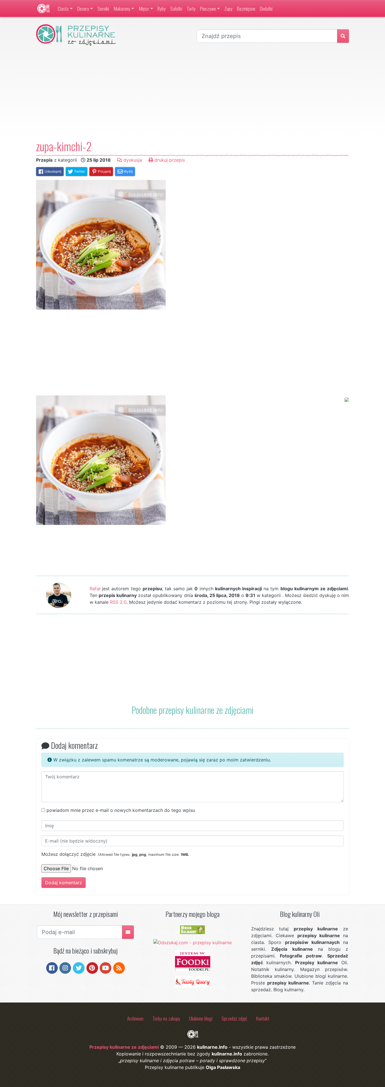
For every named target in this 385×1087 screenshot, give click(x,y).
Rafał (95, 588)
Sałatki (176, 8)
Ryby (162, 8)
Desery (83, 8)
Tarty (191, 8)
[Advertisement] (192, 92)
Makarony (122, 8)
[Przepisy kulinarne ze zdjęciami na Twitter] (79, 967)
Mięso (144, 8)
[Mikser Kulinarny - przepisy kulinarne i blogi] (192, 929)
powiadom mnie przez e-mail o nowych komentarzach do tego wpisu (121, 810)
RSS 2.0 (118, 602)
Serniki (103, 8)
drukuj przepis (169, 160)
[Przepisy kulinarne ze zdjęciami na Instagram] (65, 967)
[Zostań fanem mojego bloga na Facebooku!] (52, 967)
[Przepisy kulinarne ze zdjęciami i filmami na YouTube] (105, 967)
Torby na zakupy (166, 1018)
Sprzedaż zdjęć (234, 1018)
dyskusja (132, 160)
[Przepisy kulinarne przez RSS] (119, 967)
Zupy (228, 8)
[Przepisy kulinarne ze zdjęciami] (43, 8)
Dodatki (266, 8)
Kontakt (262, 1018)
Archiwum (135, 1018)
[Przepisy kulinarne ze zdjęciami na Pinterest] (92, 967)
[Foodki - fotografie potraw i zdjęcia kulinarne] (192, 960)
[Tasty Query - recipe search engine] (192, 981)
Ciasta (63, 8)
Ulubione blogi (201, 1018)
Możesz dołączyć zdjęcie (115, 854)
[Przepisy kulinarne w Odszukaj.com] (192, 942)
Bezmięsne (246, 8)
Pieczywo (208, 8)
